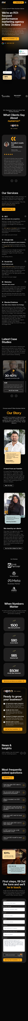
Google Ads (17, 994)
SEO (16, 993)
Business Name (7, 906)
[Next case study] (16, 395)
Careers (3, 994)
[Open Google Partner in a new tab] (14, 565)
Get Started (4, 996)
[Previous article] (21, 753)
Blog (2, 999)
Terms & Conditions (19, 1009)
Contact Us (3, 998)
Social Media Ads (19, 996)
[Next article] (24, 753)
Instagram (3, 1008)
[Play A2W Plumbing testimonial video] (16, 66)
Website (5, 925)
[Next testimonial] (16, 180)
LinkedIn (3, 1011)
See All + (17, 999)
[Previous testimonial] (11, 180)
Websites (17, 998)
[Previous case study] (11, 395)
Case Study (3, 993)
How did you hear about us (10, 931)
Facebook (3, 1009)
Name (5, 900)
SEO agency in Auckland (10, 228)
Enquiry (5, 938)
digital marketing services (8, 204)
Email (4, 912)
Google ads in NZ (7, 246)
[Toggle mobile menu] (25, 2)
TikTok (2, 1013)
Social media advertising (8, 266)
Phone (5, 919)
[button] (13, 370)
